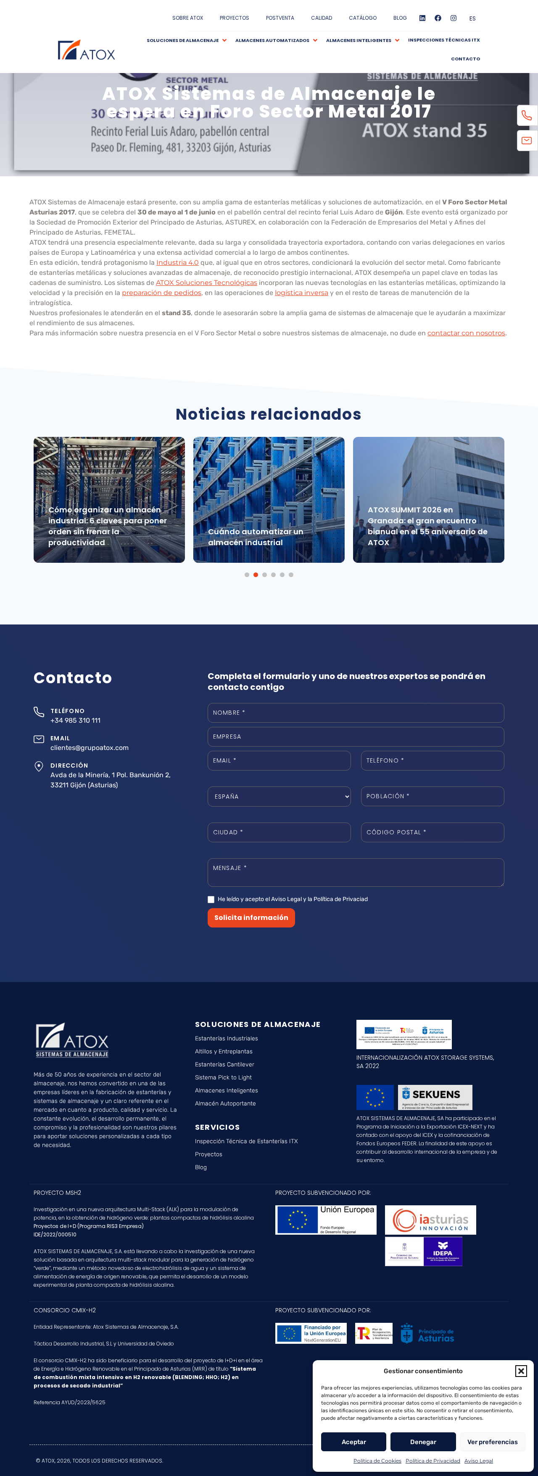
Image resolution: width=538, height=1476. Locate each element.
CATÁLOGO (363, 17)
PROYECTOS (234, 17)
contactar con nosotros (466, 333)
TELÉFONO (67, 711)
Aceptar (354, 1442)
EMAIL (60, 738)
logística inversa (301, 293)
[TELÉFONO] (39, 712)
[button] (521, 1371)
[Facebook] (438, 18)
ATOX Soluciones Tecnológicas (206, 283)
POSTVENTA (280, 17)
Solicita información (251, 917)
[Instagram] (453, 18)
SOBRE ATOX (187, 17)
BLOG (400, 17)
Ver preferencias (492, 1442)
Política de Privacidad (433, 1461)
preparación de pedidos (161, 293)
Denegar (423, 1442)
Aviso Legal (478, 1461)
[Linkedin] (422, 18)
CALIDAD (321, 17)
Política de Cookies (377, 1461)
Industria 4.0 (177, 262)
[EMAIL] (39, 739)
